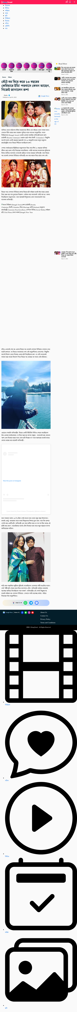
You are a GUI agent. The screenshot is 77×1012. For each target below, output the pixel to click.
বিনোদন (7, 5)
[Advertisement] (38, 45)
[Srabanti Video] (4, 66)
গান (6, 28)
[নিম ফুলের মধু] (49, 66)
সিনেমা (7, 21)
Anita (6, 95)
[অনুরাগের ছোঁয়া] (11, 66)
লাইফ (6, 932)
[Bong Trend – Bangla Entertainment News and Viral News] (7, 2)
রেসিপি (7, 26)
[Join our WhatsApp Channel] (25, 612)
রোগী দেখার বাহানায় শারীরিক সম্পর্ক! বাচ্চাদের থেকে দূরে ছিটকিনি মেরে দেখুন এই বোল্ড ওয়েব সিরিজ (68, 100)
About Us (43, 612)
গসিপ (7, 23)
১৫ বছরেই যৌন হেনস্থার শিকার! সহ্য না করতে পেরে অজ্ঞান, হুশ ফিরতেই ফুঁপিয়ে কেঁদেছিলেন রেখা (68, 110)
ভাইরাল (7, 10)
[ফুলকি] (26, 66)
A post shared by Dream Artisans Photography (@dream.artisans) (26, 511)
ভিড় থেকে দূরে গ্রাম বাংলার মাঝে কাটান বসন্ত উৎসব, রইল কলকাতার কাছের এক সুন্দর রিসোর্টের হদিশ (68, 70)
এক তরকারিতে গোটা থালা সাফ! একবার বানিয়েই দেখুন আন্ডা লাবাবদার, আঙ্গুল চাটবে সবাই (68, 90)
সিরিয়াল (7, 18)
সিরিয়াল (7, 704)
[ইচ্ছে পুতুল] (41, 66)
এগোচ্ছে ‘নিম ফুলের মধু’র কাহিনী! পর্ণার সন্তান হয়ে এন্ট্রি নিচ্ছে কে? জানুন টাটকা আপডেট (68, 254)
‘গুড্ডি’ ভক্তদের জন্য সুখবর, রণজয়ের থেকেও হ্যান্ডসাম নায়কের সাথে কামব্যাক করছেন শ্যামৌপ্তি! (68, 80)
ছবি (6, 15)
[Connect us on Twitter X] (29, 612)
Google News (45, 96)
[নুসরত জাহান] (19, 66)
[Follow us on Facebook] (22, 612)
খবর (6, 13)
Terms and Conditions (47, 622)
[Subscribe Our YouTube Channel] (32, 612)
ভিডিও (7, 8)
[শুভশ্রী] (34, 66)
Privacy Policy (45, 619)
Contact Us (44, 615)
